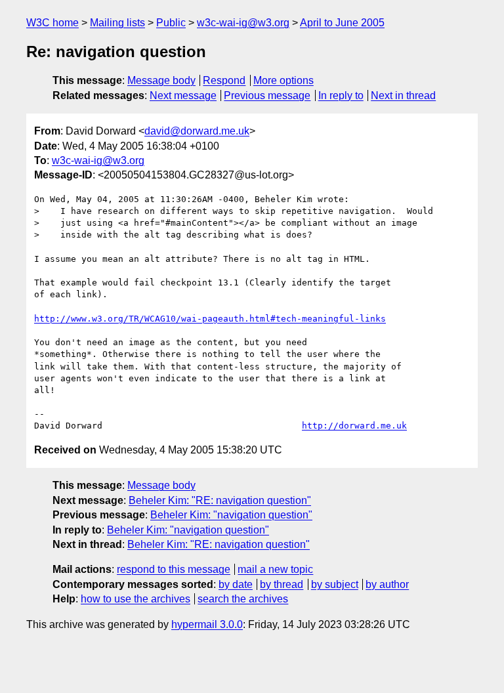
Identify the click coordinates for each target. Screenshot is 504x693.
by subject (334, 584)
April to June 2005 (342, 22)
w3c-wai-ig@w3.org (243, 22)
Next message (183, 95)
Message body (161, 80)
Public (171, 22)
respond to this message (173, 569)
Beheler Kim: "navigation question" (231, 514)
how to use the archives (135, 598)
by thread (281, 584)
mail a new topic (275, 569)
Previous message (267, 95)
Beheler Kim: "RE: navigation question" (220, 500)
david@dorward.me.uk (196, 130)
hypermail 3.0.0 (207, 624)
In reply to (341, 95)
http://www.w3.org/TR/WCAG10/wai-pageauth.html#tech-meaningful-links (210, 319)
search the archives (243, 598)
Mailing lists (117, 22)
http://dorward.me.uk (354, 425)
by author (387, 584)
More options (283, 80)
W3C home (52, 22)
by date (236, 584)
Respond (224, 80)
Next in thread (403, 95)
